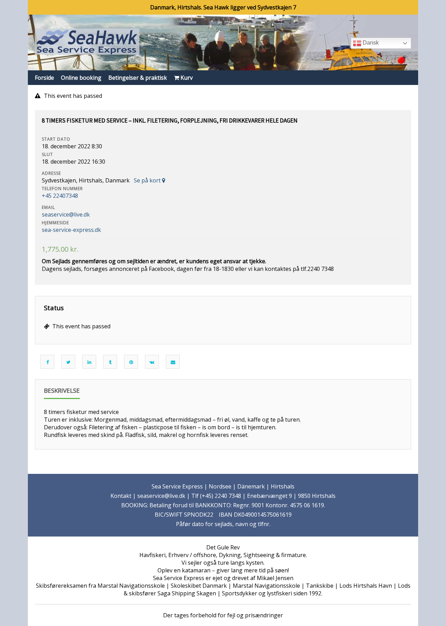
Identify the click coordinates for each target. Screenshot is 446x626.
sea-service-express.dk (71, 230)
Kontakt (120, 496)
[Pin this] (131, 362)
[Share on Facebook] (47, 362)
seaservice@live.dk (66, 214)
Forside (44, 77)
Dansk (370, 43)
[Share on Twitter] (68, 362)
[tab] (62, 392)
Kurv (186, 77)
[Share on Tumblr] (110, 362)
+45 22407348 (60, 195)
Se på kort (148, 180)
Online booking (81, 77)
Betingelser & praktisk (137, 77)
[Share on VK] (151, 362)
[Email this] (173, 362)
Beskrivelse (62, 390)
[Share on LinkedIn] (89, 362)
